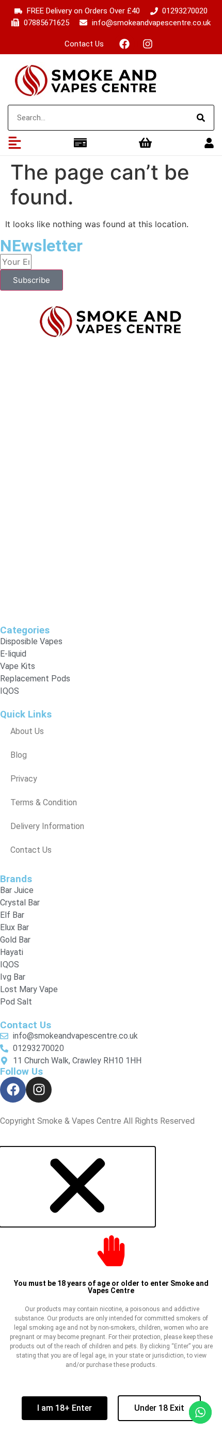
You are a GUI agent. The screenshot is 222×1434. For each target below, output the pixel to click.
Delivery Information (47, 826)
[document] (111, 1290)
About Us (27, 731)
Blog (18, 755)
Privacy (23, 779)
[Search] (201, 117)
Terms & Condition (43, 802)
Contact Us (84, 44)
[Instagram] (147, 44)
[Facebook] (124, 44)
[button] (77, 1221)
